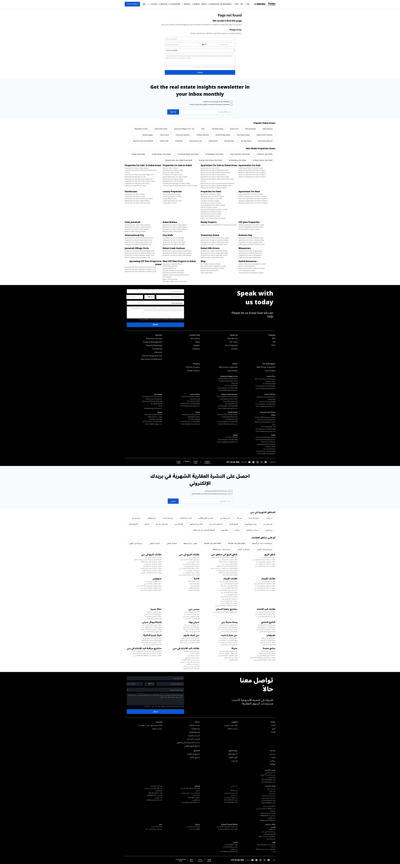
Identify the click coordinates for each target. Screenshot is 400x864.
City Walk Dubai (217, 129)
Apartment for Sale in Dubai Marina (175, 225)
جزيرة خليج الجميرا (251, 524)
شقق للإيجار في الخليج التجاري (266, 627)
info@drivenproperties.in (268, 454)
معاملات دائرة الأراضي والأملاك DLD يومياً (262, 658)
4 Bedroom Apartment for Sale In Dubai (252, 177)
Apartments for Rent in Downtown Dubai (215, 238)
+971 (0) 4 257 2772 (232, 403)
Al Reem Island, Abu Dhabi (262, 160)
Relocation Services (154, 338)
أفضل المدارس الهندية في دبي (228, 651)
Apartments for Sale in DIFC (210, 168)
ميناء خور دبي (136, 518)
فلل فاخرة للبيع (195, 586)
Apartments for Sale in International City (138, 242)
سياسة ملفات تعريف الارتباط (181, 860)
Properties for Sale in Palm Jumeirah (137, 229)
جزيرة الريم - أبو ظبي (243, 549)
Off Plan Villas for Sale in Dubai (249, 229)
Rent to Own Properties (247, 266)
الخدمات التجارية (194, 735)
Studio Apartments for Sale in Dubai (251, 168)
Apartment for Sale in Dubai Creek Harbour (177, 251)
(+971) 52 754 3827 (233, 437)
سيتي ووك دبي (225, 518)
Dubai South (213, 141)
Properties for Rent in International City (138, 240)
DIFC (203, 129)
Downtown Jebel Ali (265, 141)
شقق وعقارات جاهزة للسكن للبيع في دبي (225, 612)
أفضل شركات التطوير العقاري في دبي (264, 660)
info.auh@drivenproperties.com (153, 408)
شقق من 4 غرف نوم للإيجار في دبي (264, 590)
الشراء (273, 725)
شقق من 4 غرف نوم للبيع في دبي (265, 566)
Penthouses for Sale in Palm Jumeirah (137, 203)
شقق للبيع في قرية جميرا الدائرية (227, 572)
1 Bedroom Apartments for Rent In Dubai (253, 196)
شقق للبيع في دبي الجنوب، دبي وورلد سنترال (224, 568)
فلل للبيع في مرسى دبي (192, 618)
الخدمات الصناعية (193, 739)
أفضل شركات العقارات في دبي (228, 653)
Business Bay (229, 141)
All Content (195, 338)
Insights (196, 345)
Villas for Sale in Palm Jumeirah (135, 231)
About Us (163, 4)
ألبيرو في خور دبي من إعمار (191, 666)
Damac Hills (164, 141)
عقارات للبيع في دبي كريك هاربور (189, 642)
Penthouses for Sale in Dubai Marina (137, 201)
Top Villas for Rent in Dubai (210, 201)
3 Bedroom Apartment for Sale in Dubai (252, 175)
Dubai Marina (267, 129)
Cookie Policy (179, 462)
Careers (154, 4)
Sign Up (173, 111)
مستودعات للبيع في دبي (192, 570)
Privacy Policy (196, 462)
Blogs (197, 342)
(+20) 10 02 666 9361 (156, 419)
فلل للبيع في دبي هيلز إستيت (228, 644)
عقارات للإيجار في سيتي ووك (228, 586)
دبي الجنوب (268, 530)
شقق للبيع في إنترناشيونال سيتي (151, 625)
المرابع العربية (233, 524)
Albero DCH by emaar (170, 279)
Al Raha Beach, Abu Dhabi (161, 154)
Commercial (214, 4)
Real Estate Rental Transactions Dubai (252, 268)
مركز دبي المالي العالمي (206, 518)
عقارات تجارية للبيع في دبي (191, 572)
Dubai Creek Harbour (264, 135)
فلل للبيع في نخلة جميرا (154, 618)
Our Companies (231, 345)
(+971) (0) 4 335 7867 (194, 401)
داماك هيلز (224, 530)
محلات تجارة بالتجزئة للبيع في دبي (189, 568)
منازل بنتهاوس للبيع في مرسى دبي (151, 588)
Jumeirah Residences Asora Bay (173, 270)
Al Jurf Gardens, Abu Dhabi (240, 154)
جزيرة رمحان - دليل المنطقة (221, 549)
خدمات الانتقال (194, 725)
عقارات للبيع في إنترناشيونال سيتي (151, 629)
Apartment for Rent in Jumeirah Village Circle (140, 253)
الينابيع (147, 524)
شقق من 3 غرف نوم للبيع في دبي (265, 564)
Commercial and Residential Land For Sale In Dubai (180, 186)
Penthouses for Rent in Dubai (211, 194)
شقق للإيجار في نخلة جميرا (153, 614)
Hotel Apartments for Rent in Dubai (213, 205)
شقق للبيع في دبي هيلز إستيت (228, 638)
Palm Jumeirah (250, 129)
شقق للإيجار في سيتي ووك (191, 627)
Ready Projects (193, 370)
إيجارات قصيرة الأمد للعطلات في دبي (226, 605)
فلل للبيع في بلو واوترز (268, 644)
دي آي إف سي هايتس (192, 664)
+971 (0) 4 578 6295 (232, 385)
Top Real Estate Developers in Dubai (251, 273)
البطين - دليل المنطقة (190, 543)
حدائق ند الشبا (195, 653)
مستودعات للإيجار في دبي (229, 599)
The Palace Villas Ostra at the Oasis (175, 281)
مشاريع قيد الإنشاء (193, 754)
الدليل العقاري (233, 660)
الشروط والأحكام (209, 860)
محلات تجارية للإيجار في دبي (228, 601)
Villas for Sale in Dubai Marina (173, 231)
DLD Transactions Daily (247, 270)
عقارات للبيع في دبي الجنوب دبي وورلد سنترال (147, 559)
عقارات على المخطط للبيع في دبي (265, 614)
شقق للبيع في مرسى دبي (229, 564)
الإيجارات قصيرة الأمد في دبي (228, 603)
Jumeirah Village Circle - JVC (184, 129)
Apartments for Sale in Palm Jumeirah (213, 188)
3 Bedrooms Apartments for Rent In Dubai (253, 201)
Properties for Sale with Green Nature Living (140, 181)
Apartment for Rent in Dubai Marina (175, 227)
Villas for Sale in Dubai (170, 168)
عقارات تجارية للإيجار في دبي (228, 597)
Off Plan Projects (193, 367)
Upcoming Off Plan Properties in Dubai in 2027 (140, 269)
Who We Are (232, 338)
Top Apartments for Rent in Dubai (212, 196)
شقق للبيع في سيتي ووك (191, 625)
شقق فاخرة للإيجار (194, 588)
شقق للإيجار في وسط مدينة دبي (227, 627)
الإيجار (273, 732)
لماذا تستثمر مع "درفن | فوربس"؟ (150, 725)
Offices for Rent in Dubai (209, 207)
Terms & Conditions (207, 462)
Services (187, 4)
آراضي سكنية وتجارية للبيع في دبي (189, 575)
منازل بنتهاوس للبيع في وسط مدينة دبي (149, 586)
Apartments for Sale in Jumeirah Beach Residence (217, 183)
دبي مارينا (269, 518)
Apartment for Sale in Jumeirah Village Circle (139, 251)
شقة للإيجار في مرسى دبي (191, 614)
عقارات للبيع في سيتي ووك (191, 629)
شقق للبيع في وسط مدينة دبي (228, 559)
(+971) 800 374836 (270, 429)
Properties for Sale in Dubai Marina (136, 168)
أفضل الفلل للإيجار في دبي (229, 588)
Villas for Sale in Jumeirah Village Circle (137, 257)
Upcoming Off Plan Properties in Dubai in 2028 (140, 271)
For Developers (225, 4)
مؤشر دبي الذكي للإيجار (230, 658)
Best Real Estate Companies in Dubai (213, 266)
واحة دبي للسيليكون (196, 524)
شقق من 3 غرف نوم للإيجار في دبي (264, 588)
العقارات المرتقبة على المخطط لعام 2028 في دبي (146, 655)
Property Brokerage (154, 345)
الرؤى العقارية (233, 757)
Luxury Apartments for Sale (172, 196)
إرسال (155, 711)
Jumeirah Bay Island (223, 135)
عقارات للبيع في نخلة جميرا (153, 616)
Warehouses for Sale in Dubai (173, 181)
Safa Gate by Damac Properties (173, 273)
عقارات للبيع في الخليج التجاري (266, 629)
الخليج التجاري (133, 524)
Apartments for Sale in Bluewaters (250, 253)
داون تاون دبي (268, 524)
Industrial (158, 352)
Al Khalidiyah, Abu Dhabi (214, 154)
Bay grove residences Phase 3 (173, 264)
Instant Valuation (132, 4)
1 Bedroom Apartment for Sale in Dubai (252, 170)
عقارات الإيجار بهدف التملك (267, 653)
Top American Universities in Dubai (212, 268)
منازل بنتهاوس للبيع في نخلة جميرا (151, 590)
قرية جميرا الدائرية (186, 518)
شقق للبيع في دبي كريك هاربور (228, 562)
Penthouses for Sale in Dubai (172, 175)
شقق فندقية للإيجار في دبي (229, 592)
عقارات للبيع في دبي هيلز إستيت (227, 642)
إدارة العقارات (195, 729)
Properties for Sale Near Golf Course (137, 183)
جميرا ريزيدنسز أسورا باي (192, 658)
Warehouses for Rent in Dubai (211, 212)
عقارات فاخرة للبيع (194, 581)
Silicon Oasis (164, 135)
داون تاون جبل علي (162, 524)
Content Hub (175, 4)
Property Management (152, 342)
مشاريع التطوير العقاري (192, 746)
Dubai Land (234, 129)
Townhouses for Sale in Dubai (173, 170)
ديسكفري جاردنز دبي (216, 524)
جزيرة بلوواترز (151, 518)
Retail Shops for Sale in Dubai (173, 179)
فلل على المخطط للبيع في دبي (266, 616)
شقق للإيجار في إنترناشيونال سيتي (151, 627)
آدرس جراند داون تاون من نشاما (190, 662)
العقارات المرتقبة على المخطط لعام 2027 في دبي (146, 653)
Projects (197, 4)
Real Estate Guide (207, 273)
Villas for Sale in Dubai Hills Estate (212, 257)
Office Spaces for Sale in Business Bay (251, 244)
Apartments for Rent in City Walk (174, 242)
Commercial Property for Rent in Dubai (214, 209)
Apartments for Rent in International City (139, 238)
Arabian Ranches (203, 135)
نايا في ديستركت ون (193, 655)
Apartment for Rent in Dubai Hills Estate (214, 253)
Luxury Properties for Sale (171, 194)
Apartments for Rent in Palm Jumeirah (138, 227)
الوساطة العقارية (194, 732)
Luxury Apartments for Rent (172, 201)
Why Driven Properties (266, 367)
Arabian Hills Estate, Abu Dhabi (210, 160)
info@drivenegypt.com (155, 424)
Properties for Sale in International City (138, 244)
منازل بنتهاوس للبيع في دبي (191, 564)
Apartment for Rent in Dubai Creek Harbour (177, 253)
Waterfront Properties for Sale (135, 186)
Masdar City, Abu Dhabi (236, 543)
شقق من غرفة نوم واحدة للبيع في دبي (264, 559)
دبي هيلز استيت (168, 518)
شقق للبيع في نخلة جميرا (229, 575)
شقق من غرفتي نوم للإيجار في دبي (265, 586)
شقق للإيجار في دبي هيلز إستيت (227, 640)
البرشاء (237, 530)
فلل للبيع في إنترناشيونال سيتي (152, 631)
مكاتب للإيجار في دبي (231, 594)
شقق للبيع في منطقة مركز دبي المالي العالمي (224, 557)
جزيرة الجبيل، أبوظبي (135, 543)
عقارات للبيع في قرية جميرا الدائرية (151, 562)
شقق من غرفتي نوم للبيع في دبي (265, 562)
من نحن (272, 754)
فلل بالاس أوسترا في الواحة (191, 668)
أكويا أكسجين (179, 524)
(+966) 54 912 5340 (233, 419)
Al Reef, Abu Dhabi (138, 154)
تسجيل (173, 501)
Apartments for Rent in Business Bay (251, 240)
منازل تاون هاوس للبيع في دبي (190, 559)
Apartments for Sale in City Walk (174, 244)
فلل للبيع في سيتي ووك (192, 631)
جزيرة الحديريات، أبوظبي (264, 549)
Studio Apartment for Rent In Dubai (251, 194)
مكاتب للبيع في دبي (193, 562)
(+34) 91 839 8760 (195, 419)
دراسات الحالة (233, 729)
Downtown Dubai (243, 135)
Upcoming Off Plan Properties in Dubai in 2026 (140, 267)
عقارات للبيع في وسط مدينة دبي (227, 629)
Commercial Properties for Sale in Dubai (176, 183)
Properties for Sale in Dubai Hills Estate (214, 255)
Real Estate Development (151, 359)
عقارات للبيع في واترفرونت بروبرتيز (151, 572)
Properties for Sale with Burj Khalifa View (138, 179)
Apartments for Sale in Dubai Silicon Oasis (215, 177)
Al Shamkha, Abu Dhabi (237, 160)
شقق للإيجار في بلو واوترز (268, 640)
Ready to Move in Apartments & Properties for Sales (219, 225)
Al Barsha (178, 141)
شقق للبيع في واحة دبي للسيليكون (227, 566)
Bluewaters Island (141, 129)
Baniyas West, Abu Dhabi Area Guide (178, 160)
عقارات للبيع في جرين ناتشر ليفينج (151, 568)
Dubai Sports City (195, 141)
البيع (273, 728)
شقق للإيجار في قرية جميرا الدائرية (151, 640)
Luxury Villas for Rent (170, 203)
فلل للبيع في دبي (194, 557)
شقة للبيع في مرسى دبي (192, 612)
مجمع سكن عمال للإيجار (268, 651)
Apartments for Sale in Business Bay (251, 238)
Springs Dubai (246, 141)
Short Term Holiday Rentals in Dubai (213, 218)
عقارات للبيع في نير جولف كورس (151, 570)
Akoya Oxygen (147, 135)
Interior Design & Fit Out (152, 356)
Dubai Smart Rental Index (209, 270)
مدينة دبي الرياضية (252, 530)
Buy (248, 4)
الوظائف (272, 764)
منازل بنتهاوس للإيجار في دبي (228, 581)
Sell (241, 4)
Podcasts (196, 349)
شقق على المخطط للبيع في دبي (265, 612)
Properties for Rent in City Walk (211, 199)
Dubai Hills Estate (160, 129)
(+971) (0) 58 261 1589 (269, 427)
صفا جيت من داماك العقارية (190, 660)
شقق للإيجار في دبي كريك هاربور (189, 640)
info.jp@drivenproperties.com (229, 442)
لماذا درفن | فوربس (231, 725)
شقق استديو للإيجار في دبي (267, 581)
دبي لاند (239, 518)
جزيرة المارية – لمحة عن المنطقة (262, 543)
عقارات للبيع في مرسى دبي (153, 557)
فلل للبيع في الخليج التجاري (267, 631)
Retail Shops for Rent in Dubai (211, 214)
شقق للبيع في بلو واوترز (268, 638)
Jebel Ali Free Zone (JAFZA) (143, 141)
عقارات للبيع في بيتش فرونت (152, 564)
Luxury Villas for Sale (169, 199)
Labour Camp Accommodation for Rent (252, 264)
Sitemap (187, 462)
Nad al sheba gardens (170, 266)
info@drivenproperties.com (267, 388)
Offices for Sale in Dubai (171, 172)
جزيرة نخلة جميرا (254, 518)
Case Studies (270, 370)
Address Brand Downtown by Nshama (176, 275)
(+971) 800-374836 (270, 386)
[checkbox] (231, 102)
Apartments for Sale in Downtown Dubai (214, 170)
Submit (200, 72)
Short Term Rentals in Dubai (210, 216)
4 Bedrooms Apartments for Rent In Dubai (253, 203)
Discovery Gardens (183, 135)
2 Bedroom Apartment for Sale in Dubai (252, 172)
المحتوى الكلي (233, 754)
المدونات (234, 761)
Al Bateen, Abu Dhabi (264, 154)
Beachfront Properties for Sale (135, 177)
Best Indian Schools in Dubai (210, 264)
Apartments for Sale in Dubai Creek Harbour (216, 172)
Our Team (233, 342)
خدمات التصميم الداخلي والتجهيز (188, 742)
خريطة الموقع (191, 860)
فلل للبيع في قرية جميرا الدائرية (152, 644)
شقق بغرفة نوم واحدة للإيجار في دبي (264, 583)
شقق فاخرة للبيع (194, 583)
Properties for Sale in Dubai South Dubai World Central (141, 171)
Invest (203, 4)
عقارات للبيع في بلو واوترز (267, 642)
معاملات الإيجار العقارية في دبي (266, 655)
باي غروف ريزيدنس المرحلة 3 (190, 651)
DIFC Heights (167, 277)
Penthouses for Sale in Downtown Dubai (138, 199)
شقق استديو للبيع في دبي (267, 557)
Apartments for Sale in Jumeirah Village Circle (216, 186)
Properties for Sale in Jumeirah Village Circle (139, 175)
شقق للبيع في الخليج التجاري (266, 625)
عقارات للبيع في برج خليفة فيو (152, 566)
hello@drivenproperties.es (192, 424)
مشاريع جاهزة (195, 757)
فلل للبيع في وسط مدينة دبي (228, 631)
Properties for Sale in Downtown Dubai (214, 244)
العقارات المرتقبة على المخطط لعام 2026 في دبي (146, 651)
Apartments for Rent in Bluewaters (250, 251)
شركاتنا (272, 761)
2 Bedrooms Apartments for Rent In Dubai (253, 199)
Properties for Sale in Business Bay (250, 242)
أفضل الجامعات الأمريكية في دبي (227, 655)
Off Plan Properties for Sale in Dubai (251, 227)
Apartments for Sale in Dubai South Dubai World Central (217, 180)
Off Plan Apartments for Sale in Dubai (251, 225)
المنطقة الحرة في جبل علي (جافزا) (203, 530)
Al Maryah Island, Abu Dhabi (188, 154)
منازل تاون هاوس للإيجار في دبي (227, 590)
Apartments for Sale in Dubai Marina (213, 175)
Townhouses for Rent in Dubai (211, 203)
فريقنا (273, 757)
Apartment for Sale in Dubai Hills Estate (214, 251)
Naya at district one (169, 268)
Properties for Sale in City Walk (173, 240)
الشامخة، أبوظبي (154, 543)
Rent (237, 4)
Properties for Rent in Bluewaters (250, 255)
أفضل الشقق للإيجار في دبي (229, 583)
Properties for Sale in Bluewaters (250, 257)
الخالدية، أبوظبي (172, 543)
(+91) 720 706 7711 (270, 449)
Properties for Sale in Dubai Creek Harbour (177, 255)
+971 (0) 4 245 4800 (270, 384)
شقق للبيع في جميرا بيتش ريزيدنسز (226, 570)
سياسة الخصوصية (200, 860)
